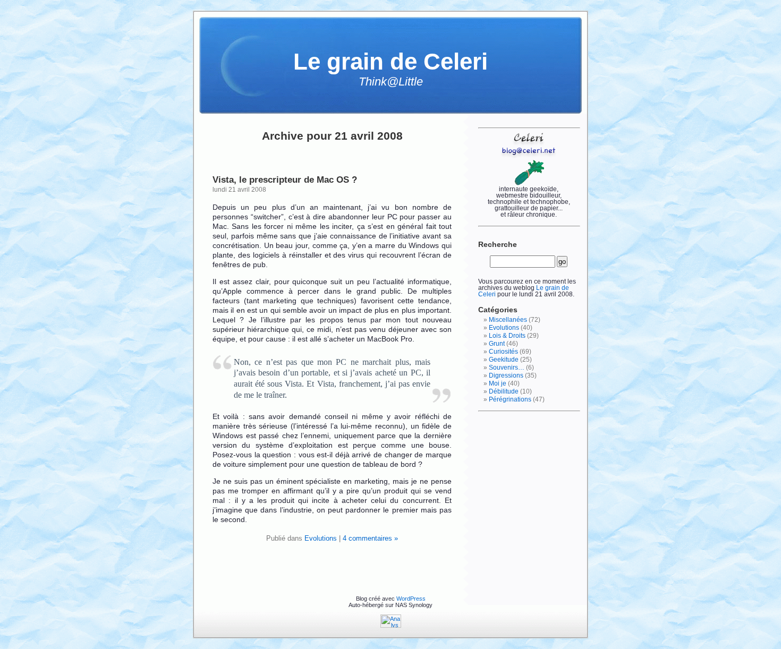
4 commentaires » (370, 538)
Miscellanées (508, 320)
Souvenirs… (506, 367)
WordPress (411, 598)
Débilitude (504, 391)
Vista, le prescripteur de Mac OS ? (285, 179)
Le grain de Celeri (390, 61)
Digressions (506, 375)
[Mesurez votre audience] (390, 625)
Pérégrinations (510, 399)
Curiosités (503, 351)
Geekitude (504, 359)
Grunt (497, 343)
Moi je (497, 383)
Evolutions (320, 538)
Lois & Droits (507, 335)
